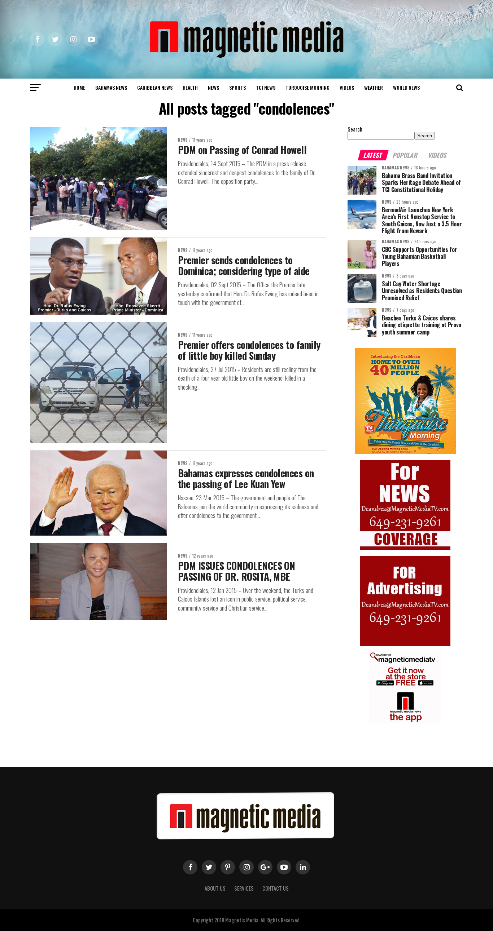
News (213, 87)
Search (355, 129)
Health (190, 87)
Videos (347, 87)
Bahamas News (111, 87)
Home (79, 87)
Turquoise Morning (307, 87)
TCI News (265, 87)
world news (406, 87)
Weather (373, 87)
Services (244, 888)
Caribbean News (155, 87)
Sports (237, 87)
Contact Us (275, 888)
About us (215, 888)
